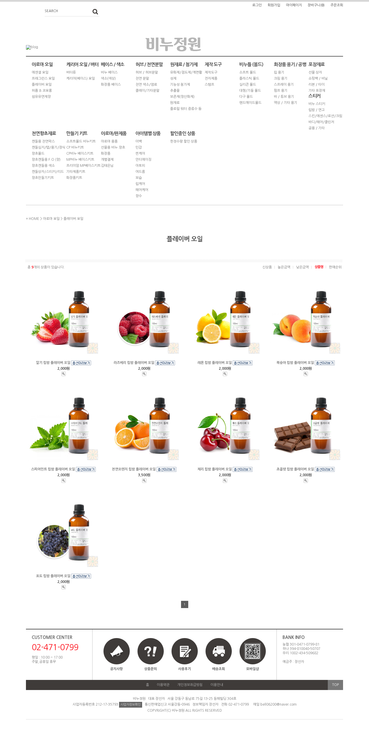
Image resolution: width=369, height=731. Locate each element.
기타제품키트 (75, 171)
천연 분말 (142, 78)
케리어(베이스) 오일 (80, 78)
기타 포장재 (316, 90)
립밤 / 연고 (316, 110)
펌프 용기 (280, 90)
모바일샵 (252, 669)
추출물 (175, 90)
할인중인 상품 (182, 133)
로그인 (257, 5)
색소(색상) (108, 78)
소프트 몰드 (247, 72)
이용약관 (163, 685)
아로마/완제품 (114, 133)
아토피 (140, 165)
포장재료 (316, 64)
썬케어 (140, 153)
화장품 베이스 (111, 84)
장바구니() (316, 5)
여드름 (140, 171)
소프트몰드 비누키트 (81, 141)
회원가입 (274, 5)
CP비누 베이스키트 (79, 153)
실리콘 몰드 (247, 84)
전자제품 (211, 78)
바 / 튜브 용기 (284, 96)
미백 (138, 141)
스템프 (209, 84)
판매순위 (335, 267)
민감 (138, 147)
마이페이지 (294, 5)
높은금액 (284, 267)
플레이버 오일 (42, 84)
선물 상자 (315, 72)
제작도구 (211, 72)
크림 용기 (280, 78)
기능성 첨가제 (180, 84)
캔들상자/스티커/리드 (48, 171)
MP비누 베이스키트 (80, 159)
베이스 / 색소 (112, 64)
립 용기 (279, 72)
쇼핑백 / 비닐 (318, 78)
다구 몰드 (246, 96)
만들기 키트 (76, 133)
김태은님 (107, 165)
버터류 (71, 72)
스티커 (314, 96)
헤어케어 (141, 190)
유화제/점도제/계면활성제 (186, 75)
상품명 (319, 267)
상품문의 (150, 669)
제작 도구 (213, 64)
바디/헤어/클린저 (321, 122)
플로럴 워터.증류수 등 (186, 109)
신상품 (267, 267)
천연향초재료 (44, 133)
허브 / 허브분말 (146, 72)
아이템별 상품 (148, 133)
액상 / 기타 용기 (285, 102)
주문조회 (336, 5)
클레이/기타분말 (147, 90)
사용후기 (184, 669)
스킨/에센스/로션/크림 (325, 116)
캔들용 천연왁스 (43, 141)
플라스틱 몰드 (249, 78)
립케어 (140, 184)
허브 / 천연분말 (149, 64)
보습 (138, 178)
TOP (335, 685)
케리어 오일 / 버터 (82, 64)
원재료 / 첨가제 (183, 64)
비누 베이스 (109, 72)
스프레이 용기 (284, 84)
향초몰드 (38, 153)
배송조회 (218, 669)
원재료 (175, 102)
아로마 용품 (109, 141)
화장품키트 (74, 178)
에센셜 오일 (40, 72)
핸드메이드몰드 (250, 102)
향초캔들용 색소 (43, 165)
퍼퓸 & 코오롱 (42, 90)
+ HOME (32, 218)
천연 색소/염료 (146, 84)
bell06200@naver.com (278, 704)
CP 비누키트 (75, 147)
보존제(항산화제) (182, 96)
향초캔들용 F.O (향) (46, 159)
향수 (138, 196)
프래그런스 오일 (43, 78)
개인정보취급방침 (190, 685)
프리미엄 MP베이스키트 (83, 165)
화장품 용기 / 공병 (290, 64)
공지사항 (116, 669)
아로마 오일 (42, 64)
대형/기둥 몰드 (250, 90)
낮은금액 (302, 267)
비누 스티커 (316, 104)
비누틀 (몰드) (251, 64)
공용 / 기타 (316, 128)
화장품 (105, 153)
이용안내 (216, 685)
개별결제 (107, 159)
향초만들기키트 (43, 178)
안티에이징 (143, 159)
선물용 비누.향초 (113, 147)
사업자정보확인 (131, 704)
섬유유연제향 (41, 96)
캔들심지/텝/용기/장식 (48, 147)
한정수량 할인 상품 (183, 141)
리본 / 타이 (316, 84)
